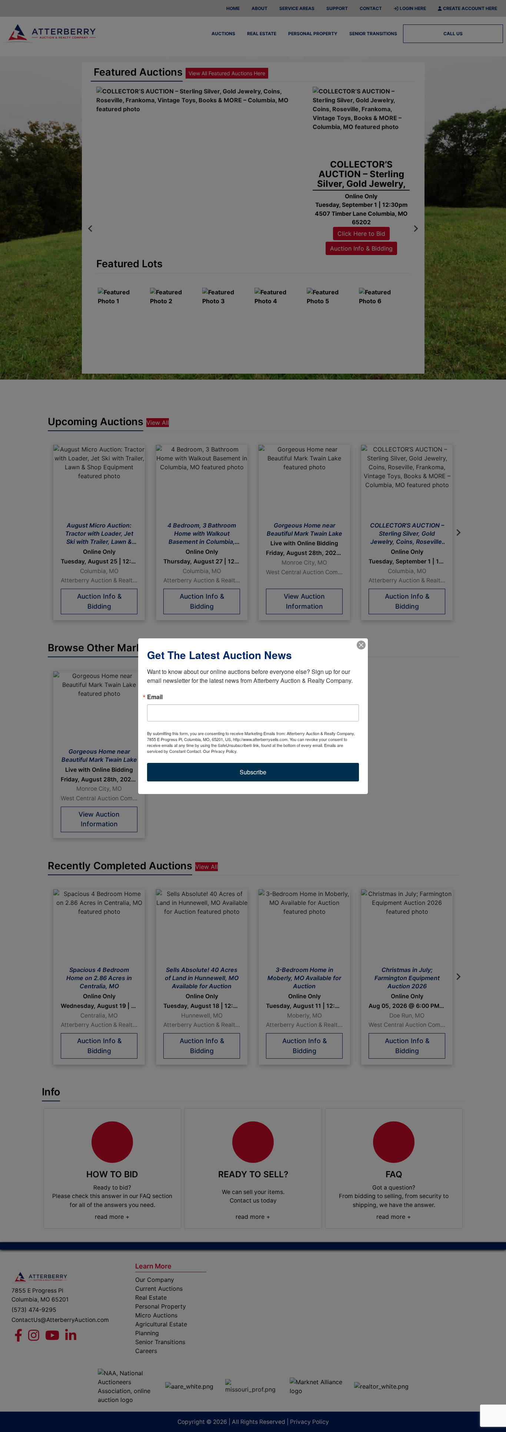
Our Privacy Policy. (220, 751)
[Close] (361, 645)
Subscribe (253, 772)
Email (155, 697)
